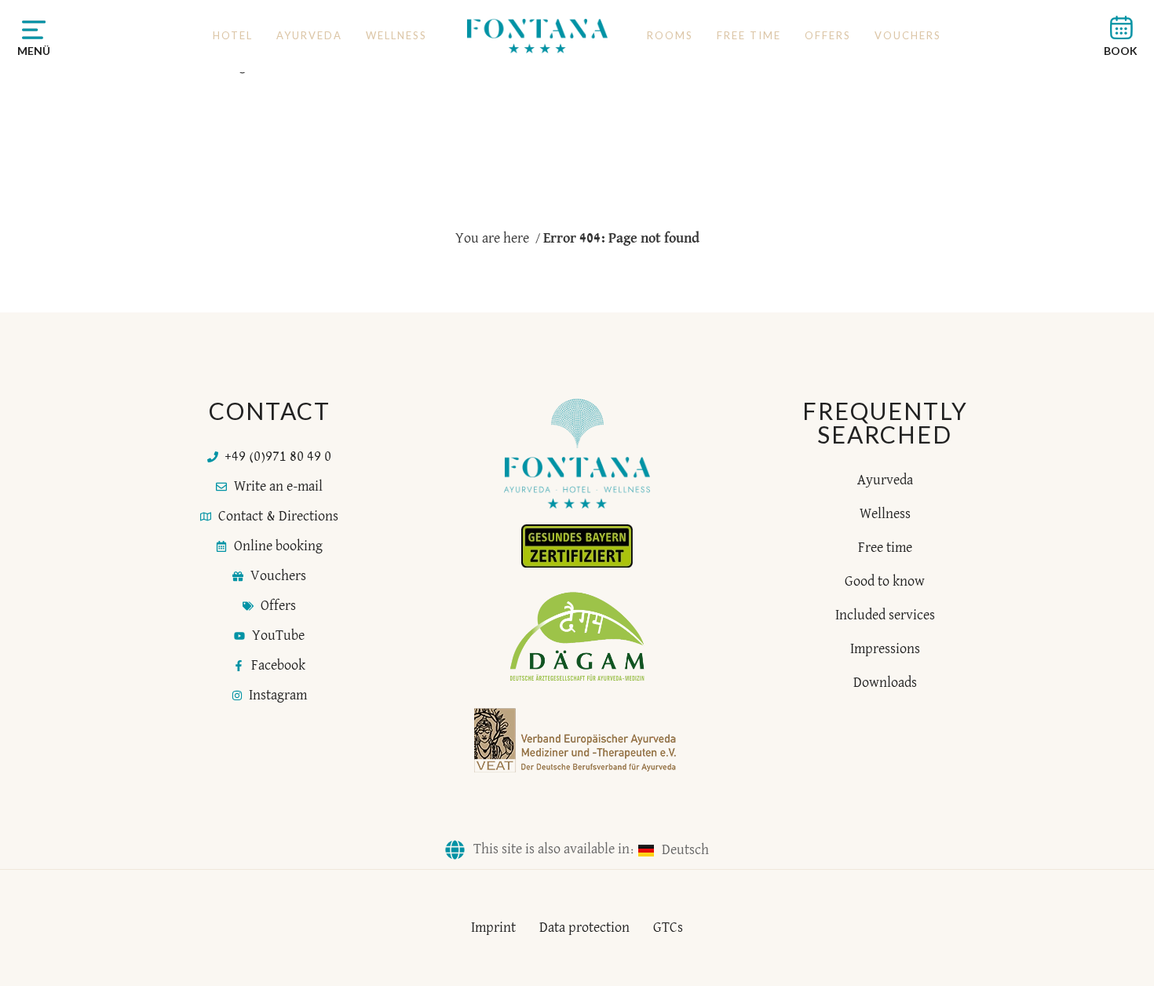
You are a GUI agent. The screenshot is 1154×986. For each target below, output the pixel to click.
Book (1121, 50)
